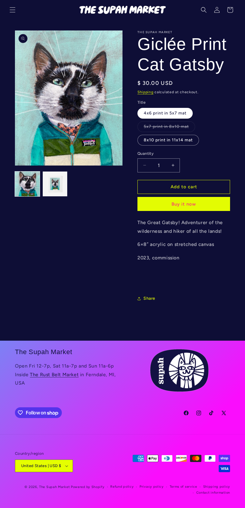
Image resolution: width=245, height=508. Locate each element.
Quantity (145, 153)
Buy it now (184, 204)
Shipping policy (216, 487)
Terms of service (183, 487)
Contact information (213, 493)
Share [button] (149, 298)
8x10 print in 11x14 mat (168, 140)
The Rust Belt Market (54, 374)
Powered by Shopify (88, 487)
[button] (12, 9)
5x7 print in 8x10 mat (169, 128)
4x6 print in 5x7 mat (165, 113)
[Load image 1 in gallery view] (27, 184)
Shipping (145, 92)
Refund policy (122, 487)
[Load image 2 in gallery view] (55, 184)
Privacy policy (152, 487)
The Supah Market (54, 487)
